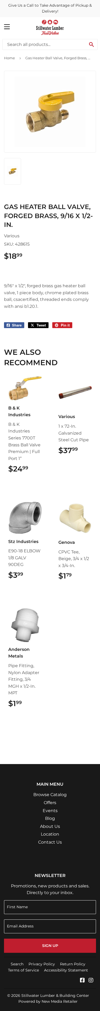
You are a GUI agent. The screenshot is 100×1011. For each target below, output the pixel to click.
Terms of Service (23, 970)
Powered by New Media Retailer (48, 1001)
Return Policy (72, 964)
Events (50, 810)
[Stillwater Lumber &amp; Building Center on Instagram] (91, 980)
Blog (50, 818)
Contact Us (50, 842)
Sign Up (50, 945)
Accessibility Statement (66, 970)
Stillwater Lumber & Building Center (55, 995)
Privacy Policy (42, 964)
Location (50, 834)
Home (9, 58)
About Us (50, 826)
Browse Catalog (50, 794)
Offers (50, 802)
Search (17, 964)
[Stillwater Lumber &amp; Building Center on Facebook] (82, 980)
